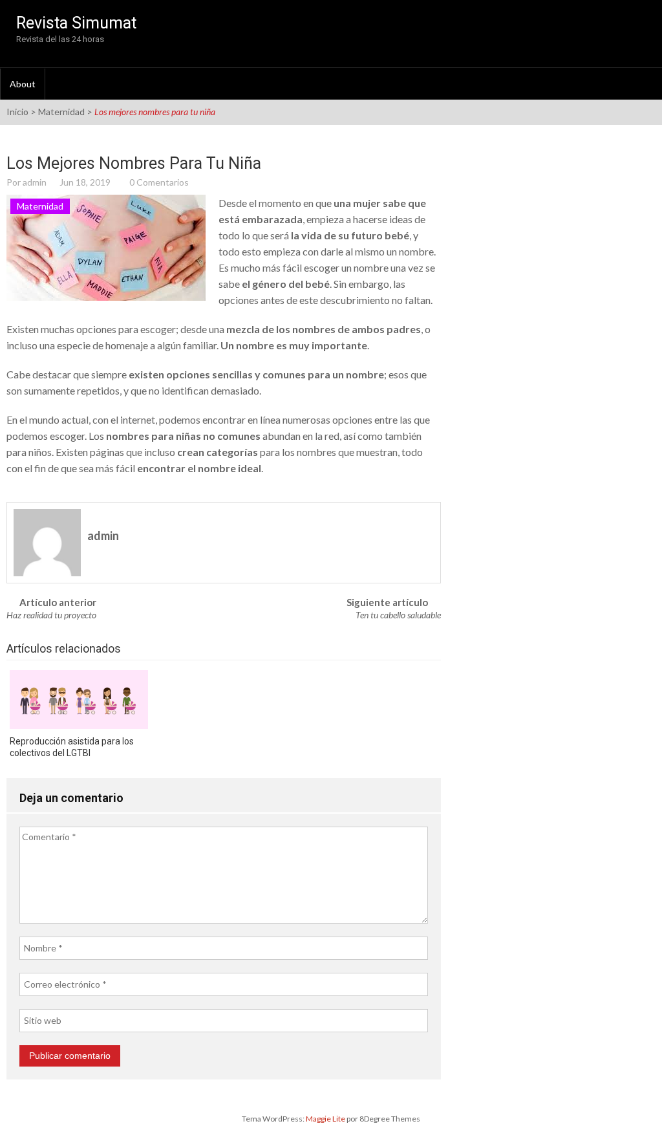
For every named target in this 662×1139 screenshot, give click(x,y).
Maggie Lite (326, 1118)
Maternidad (61, 111)
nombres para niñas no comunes (183, 435)
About (23, 83)
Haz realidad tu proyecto (51, 614)
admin (35, 182)
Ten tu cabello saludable (398, 614)
